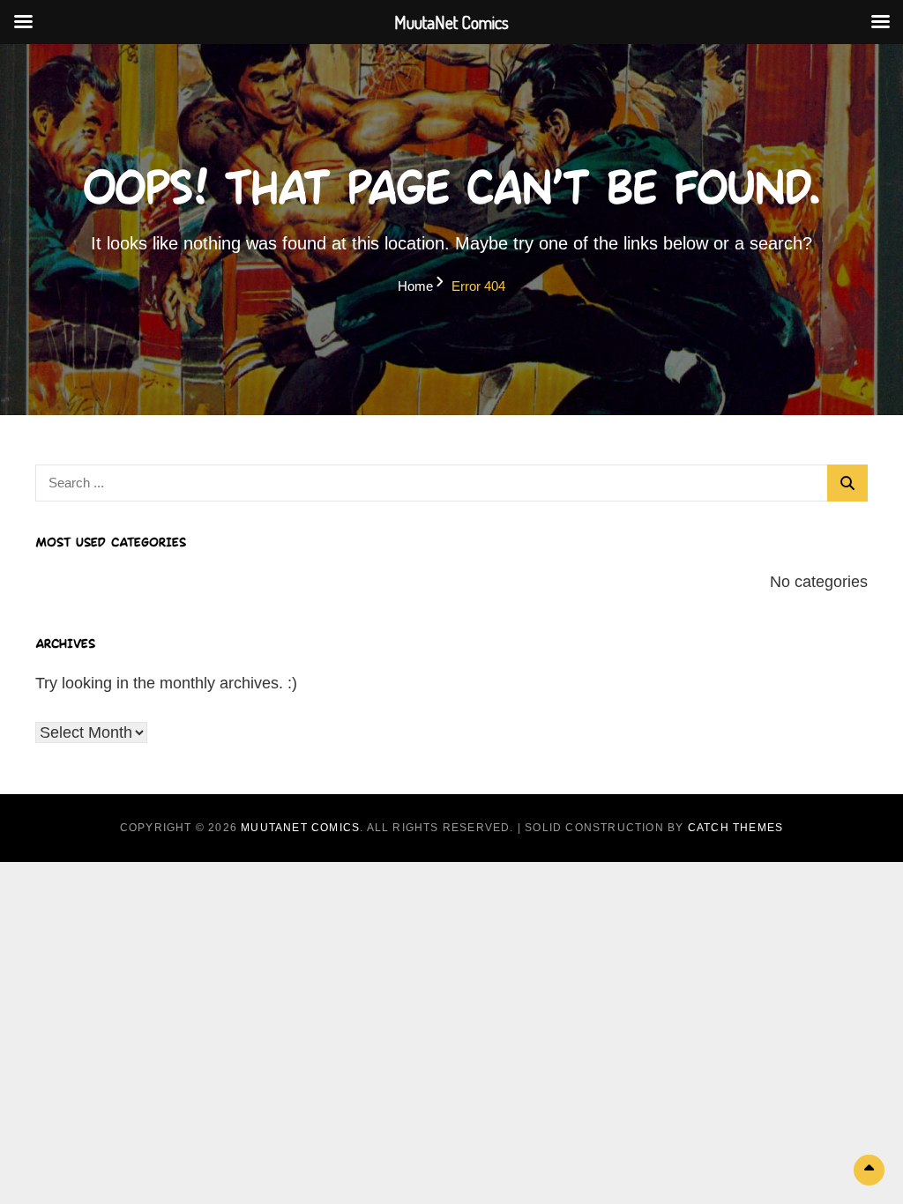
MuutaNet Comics (300, 827)
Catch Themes (735, 827)
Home (415, 286)
